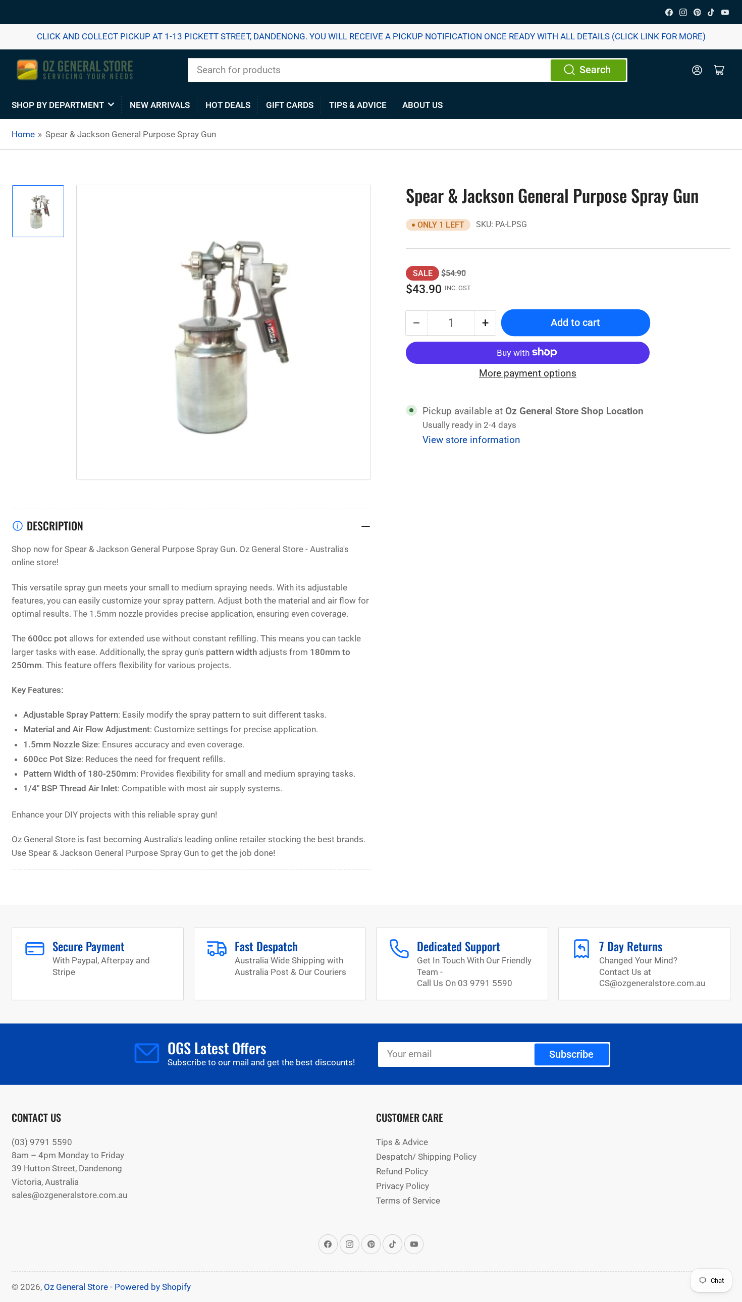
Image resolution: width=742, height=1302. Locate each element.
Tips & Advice (358, 105)
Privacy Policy (402, 1186)
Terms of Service (408, 1201)
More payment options (527, 373)
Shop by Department (58, 105)
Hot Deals (227, 105)
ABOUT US (422, 105)
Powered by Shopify (153, 1287)
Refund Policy (402, 1171)
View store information (471, 439)
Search (595, 70)
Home (23, 134)
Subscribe (571, 1054)
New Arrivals (160, 105)
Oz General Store (76, 1287)
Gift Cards (289, 105)
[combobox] (407, 70)
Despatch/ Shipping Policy (426, 1157)
